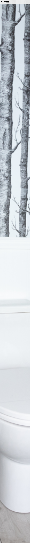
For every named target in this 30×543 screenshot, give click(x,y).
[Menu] (28, 2)
